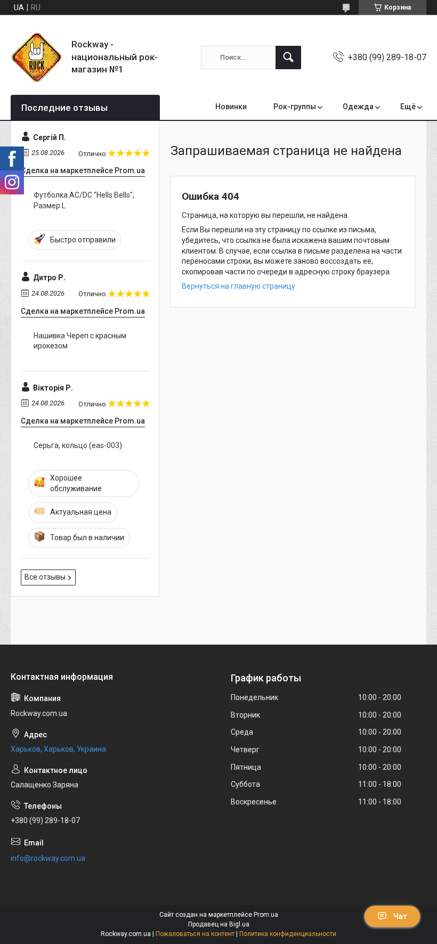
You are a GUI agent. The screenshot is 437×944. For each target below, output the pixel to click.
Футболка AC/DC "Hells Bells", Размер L (84, 200)
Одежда (358, 106)
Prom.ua (266, 914)
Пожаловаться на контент (195, 934)
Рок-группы (294, 106)
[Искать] (288, 57)
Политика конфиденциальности (287, 934)
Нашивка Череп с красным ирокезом (80, 341)
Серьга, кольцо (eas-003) (78, 445)
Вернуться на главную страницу (238, 286)
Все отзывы (45, 577)
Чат (400, 916)
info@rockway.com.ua (48, 858)
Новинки (231, 106)
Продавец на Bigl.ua (218, 924)
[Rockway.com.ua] (37, 57)
